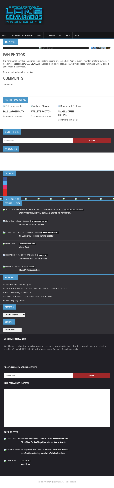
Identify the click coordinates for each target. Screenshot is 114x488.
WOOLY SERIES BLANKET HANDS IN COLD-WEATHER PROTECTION (45, 213)
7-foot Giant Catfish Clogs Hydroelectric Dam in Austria (43, 442)
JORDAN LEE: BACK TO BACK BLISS (33, 259)
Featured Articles (50, 232)
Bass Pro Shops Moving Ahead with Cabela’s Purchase (43, 453)
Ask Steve (43, 255)
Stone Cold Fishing (40, 221)
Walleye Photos (41, 111)
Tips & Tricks (50, 35)
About (77, 35)
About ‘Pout (24, 247)
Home (4, 35)
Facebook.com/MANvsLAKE (25, 64)
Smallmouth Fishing (66, 113)
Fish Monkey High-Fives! (14, 300)
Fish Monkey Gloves (75, 210)
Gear (39, 35)
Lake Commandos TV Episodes (22, 35)
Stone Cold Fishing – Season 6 (31, 224)
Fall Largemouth (13, 111)
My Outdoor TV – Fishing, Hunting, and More (36, 236)
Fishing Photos (64, 35)
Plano (31, 266)
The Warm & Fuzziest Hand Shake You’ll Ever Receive (27, 296)
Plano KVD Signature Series (30, 270)
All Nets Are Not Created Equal (17, 284)
